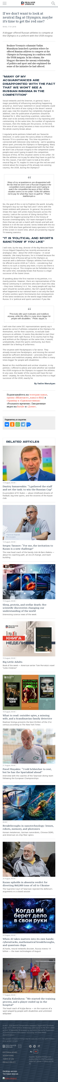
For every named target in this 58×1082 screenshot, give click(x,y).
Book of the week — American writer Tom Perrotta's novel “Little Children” (28, 664)
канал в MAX (37, 397)
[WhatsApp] (18, 424)
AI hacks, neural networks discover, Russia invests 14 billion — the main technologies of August (29, 944)
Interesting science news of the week (24, 609)
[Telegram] (23, 424)
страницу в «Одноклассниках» (23, 400)
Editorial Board (10, 1052)
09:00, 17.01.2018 (9, 27)
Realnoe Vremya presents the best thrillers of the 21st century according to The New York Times (27, 720)
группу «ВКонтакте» (18, 397)
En (36, 1051)
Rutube (21, 406)
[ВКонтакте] (7, 424)
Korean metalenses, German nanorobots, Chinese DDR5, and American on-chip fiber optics (28, 830)
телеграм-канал (38, 394)
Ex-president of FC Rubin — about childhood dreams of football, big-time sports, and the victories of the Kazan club (28, 492)
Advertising (8, 1056)
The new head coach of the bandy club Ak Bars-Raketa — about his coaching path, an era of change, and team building (28, 551)
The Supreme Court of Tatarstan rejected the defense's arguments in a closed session (27, 887)
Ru (31, 1051)
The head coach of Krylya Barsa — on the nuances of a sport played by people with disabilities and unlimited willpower (29, 1006)
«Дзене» (31, 406)
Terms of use (8, 1059)
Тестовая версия (10, 1074)
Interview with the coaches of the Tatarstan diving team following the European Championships (28, 774)
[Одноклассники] (12, 424)
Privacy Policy (9, 1062)
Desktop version (10, 1071)
